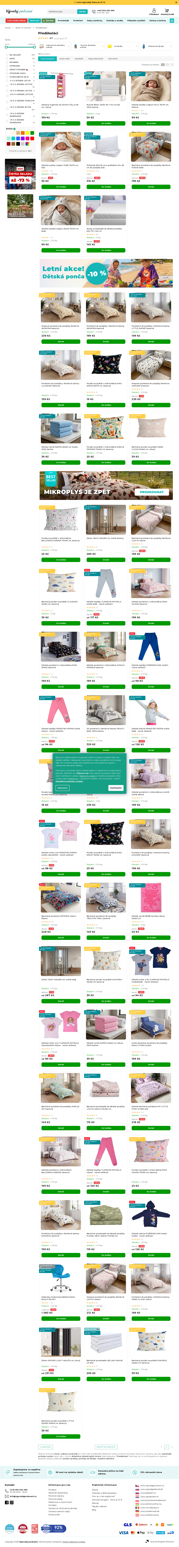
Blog (94, 1510)
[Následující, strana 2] (166, 1447)
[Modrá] (18, 138)
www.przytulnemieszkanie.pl (153, 1500)
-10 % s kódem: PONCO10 (22, 102)
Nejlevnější (64, 59)
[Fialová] (22, 138)
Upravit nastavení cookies (73, 1542)
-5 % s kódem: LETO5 (22, 81)
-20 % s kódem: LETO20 (22, 95)
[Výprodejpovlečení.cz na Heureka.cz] (9, 1529)
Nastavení (62, 788)
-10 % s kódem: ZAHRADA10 (22, 114)
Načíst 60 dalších (106, 1447)
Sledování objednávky (58, 1493)
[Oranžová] (22, 133)
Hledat (82, 12)
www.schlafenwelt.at (149, 1515)
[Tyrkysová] (13, 138)
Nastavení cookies (87, 776)
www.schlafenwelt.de (149, 1511)
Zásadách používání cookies (69, 781)
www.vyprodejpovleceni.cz (152, 1486)
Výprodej (22, 66)
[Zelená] (32, 133)
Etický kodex (54, 1515)
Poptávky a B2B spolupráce (104, 1493)
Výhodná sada (22, 73)
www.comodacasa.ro (149, 1508)
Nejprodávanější (95, 59)
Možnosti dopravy (56, 1496)
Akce (22, 58)
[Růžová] (27, 138)
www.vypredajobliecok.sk (151, 1489)
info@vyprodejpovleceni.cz (23, 1496)
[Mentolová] (8, 138)
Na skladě (22, 55)
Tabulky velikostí (99, 1506)
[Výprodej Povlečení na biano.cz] (34, 1529)
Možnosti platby (55, 1499)
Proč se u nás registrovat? (104, 1496)
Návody (95, 1503)
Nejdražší (79, 59)
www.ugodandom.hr (149, 1497)
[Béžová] (18, 133)
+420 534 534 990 (18, 1490)
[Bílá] (8, 133)
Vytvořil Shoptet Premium (162, 1542)
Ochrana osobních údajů (59, 1511)
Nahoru (46, 1447)
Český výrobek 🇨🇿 (22, 69)
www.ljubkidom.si (148, 1493)
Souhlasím (116, 788)
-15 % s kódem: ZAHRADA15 (22, 121)
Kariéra (95, 1490)
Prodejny (52, 1490)
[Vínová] (8, 144)
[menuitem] (17, 20)
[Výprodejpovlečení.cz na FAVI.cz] (23, 1529)
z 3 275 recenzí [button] (59, 38)
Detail (151, 187)
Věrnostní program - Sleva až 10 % (107, 1500)
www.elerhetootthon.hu (151, 1504)
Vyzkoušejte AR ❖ (22, 77)
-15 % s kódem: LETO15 (22, 91)
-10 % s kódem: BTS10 (22, 108)
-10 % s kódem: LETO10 (22, 85)
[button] (66, 38)
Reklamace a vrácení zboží (60, 1502)
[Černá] (18, 144)
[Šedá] (22, 144)
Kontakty (52, 1505)
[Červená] (32, 138)
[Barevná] (27, 143)
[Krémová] (13, 133)
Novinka (22, 62)
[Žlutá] (27, 133)
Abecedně (113, 59)
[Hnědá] (13, 144)
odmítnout (73, 779)
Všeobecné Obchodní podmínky (62, 1508)
